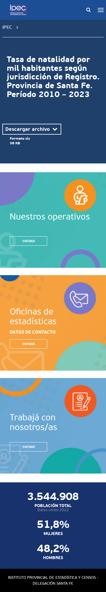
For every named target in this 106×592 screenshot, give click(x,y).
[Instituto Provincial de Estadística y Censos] (19, 10)
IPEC (7, 27)
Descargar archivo (28, 129)
